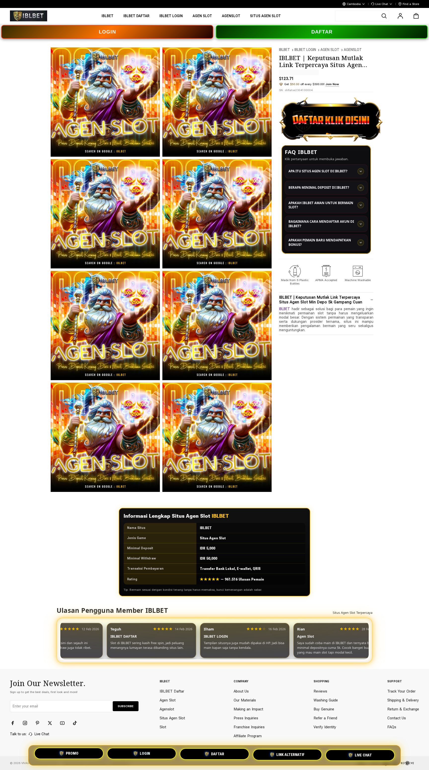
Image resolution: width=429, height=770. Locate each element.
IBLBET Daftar (172, 691)
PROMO (72, 754)
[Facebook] (15, 723)
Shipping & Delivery (403, 700)
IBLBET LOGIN (305, 50)
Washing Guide (326, 700)
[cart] (416, 16)
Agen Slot (168, 700)
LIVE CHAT (363, 755)
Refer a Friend (325, 718)
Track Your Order (401, 691)
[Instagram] (27, 723)
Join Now (332, 84)
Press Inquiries (246, 718)
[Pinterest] (40, 723)
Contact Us (396, 718)
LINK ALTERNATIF (290, 755)
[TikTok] (77, 723)
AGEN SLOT (330, 50)
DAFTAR (321, 32)
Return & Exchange (403, 709)
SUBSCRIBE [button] (126, 706)
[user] (400, 16)
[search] (362, 15)
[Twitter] (52, 723)
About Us (241, 691)
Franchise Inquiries (249, 727)
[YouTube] (65, 723)
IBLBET (284, 50)
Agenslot (167, 709)
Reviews (320, 691)
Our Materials (245, 700)
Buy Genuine (324, 709)
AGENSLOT (353, 50)
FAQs (391, 727)
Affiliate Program (248, 736)
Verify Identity (325, 727)
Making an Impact (248, 709)
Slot (163, 727)
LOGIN (107, 32)
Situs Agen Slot (172, 718)
